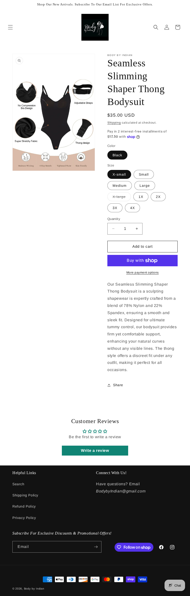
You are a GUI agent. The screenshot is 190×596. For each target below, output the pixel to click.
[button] (10, 27)
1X (141, 197)
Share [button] (118, 385)
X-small (119, 174)
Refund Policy (24, 506)
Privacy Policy (24, 518)
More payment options (142, 272)
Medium (120, 186)
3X (115, 208)
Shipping (114, 122)
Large (145, 186)
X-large (122, 197)
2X (158, 197)
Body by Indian (34, 588)
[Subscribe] (95, 547)
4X (132, 208)
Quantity (113, 219)
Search (18, 484)
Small (144, 174)
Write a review (95, 450)
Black (117, 155)
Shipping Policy (25, 495)
